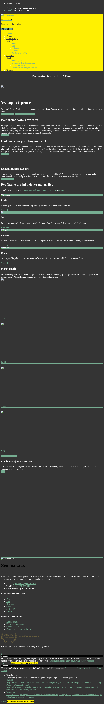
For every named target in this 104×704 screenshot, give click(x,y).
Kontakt (9, 70)
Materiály (10, 41)
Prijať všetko (32, 663)
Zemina (15, 43)
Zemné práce (17, 60)
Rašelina (15, 48)
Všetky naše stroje (9, 456)
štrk (30, 190)
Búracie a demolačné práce (23, 63)
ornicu (43, 190)
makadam (51, 190)
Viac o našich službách (25, 114)
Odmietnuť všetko (19, 663)
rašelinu (36, 190)
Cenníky (10, 55)
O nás (9, 36)
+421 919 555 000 (22, 10)
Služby (9, 58)
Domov (9, 34)
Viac (3, 471)
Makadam (10, 609)
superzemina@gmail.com (24, 8)
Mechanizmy (12, 38)
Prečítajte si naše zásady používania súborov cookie (72, 661)
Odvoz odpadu (18, 65)
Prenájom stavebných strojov (24, 68)
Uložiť (4, 701)
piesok (61, 190)
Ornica (15, 51)
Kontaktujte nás (13, 3)
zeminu (25, 190)
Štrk (13, 46)
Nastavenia (6, 663)
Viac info (5, 135)
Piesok (9, 611)
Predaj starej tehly (19, 53)
